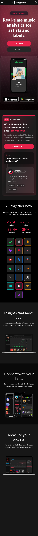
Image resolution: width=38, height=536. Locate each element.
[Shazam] (19, 259)
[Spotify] (10, 242)
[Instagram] (19, 250)
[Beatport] (10, 268)
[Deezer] (10, 250)
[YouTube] (10, 259)
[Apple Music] (19, 242)
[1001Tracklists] (27, 259)
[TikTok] (27, 250)
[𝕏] (27, 277)
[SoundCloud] (27, 268)
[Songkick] (19, 286)
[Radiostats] (27, 286)
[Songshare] (19, 294)
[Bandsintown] (10, 286)
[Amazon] (27, 242)
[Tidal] (10, 277)
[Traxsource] (19, 268)
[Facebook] (19, 277)
